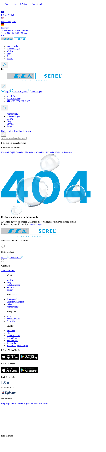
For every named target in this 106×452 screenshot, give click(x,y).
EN (2, 35)
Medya (10, 51)
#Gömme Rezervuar (64, 152)
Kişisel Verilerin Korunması (36, 403)
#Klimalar (50, 152)
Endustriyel (12, 321)
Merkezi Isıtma (13, 335)
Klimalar (10, 333)
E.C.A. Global (7, 15)
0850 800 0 (15, 257)
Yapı (7, 4)
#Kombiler (40, 152)
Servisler (10, 56)
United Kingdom (8, 21)
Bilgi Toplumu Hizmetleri (12, 403)
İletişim (10, 58)
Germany (5, 28)
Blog (9, 53)
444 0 (4, 257)
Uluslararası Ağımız (15, 302)
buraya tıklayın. (36, 224)
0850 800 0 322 (23, 101)
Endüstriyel (36, 4)
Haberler (10, 304)
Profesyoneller (13, 299)
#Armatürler (30, 152)
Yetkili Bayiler (7, 30)
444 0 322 (5, 33)
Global (4, 131)
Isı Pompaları (12, 340)
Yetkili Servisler (21, 30)
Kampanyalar (12, 46)
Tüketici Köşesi (13, 48)
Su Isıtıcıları (12, 343)
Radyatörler (12, 338)
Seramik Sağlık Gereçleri (17, 345)
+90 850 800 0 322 (18, 33)
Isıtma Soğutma (20, 4)
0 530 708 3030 (8, 270)
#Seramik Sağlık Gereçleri (12, 152)
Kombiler (11, 330)
